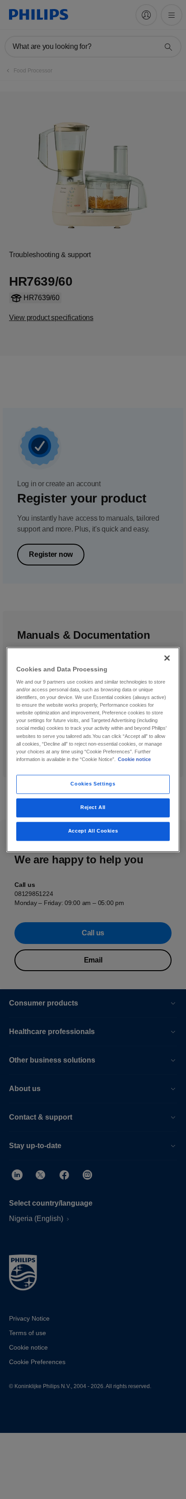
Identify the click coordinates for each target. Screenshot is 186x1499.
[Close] (167, 658)
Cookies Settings (92, 783)
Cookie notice (134, 759)
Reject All (93, 807)
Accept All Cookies (93, 830)
